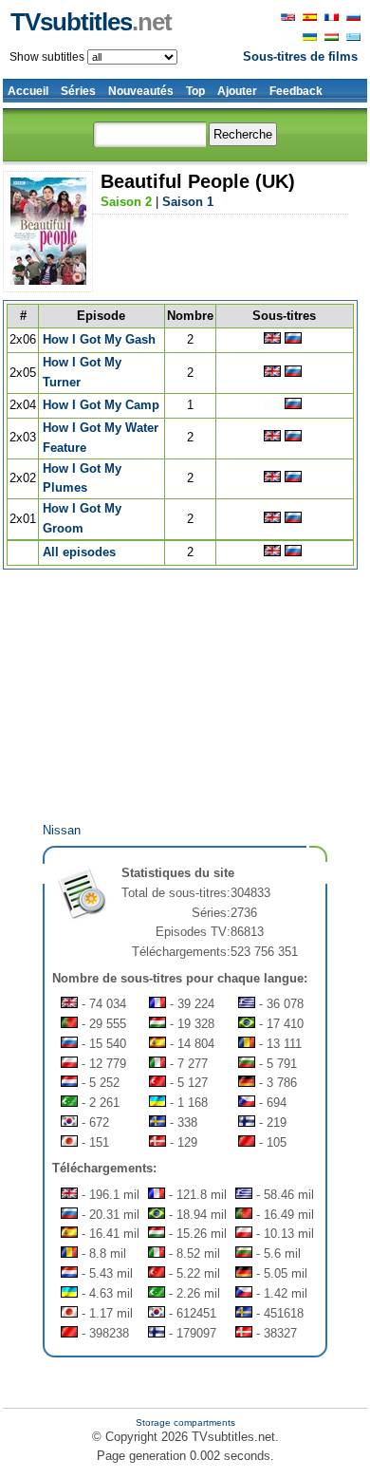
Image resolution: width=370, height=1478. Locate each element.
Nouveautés (141, 91)
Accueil (28, 91)
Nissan (62, 830)
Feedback (296, 91)
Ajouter (237, 91)
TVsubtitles (91, 22)
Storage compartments (185, 1422)
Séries (78, 91)
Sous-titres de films (300, 56)
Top (195, 91)
